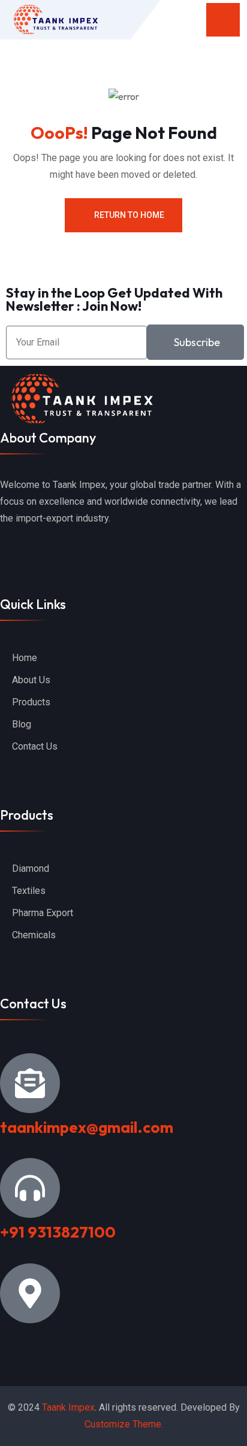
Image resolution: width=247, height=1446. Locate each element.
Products (31, 702)
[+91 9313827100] (30, 1188)
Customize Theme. (124, 1424)
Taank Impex (68, 1407)
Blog (21, 724)
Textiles (29, 890)
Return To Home (129, 215)
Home (24, 657)
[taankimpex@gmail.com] (30, 1083)
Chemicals (34, 935)
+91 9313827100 (58, 1232)
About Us (31, 680)
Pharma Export (42, 912)
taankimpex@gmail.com (86, 1127)
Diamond (30, 868)
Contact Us (35, 746)
